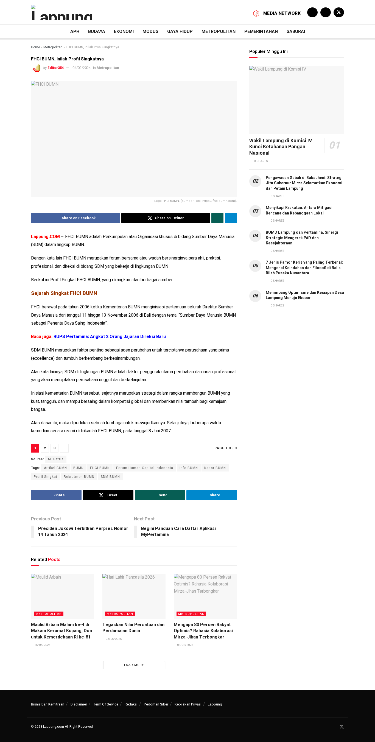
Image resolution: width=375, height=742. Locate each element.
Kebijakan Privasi (188, 704)
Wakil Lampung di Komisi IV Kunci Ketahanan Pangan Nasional (280, 147)
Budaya (96, 31)
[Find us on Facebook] (312, 12)
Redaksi (131, 704)
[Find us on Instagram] (325, 12)
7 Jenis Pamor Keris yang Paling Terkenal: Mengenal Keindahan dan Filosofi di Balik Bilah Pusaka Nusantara (304, 268)
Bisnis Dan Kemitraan (47, 704)
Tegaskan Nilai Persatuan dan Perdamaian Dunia (133, 627)
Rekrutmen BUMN (79, 476)
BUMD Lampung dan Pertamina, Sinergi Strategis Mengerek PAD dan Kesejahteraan (302, 238)
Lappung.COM (45, 236)
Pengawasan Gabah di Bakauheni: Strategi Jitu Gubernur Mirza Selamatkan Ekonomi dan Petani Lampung (304, 183)
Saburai (296, 31)
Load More (134, 665)
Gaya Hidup (180, 31)
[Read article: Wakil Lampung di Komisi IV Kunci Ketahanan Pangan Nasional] (296, 100)
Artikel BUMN (55, 467)
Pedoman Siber (156, 704)
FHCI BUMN (100, 467)
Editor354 (55, 67)
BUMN (78, 467)
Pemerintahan (261, 31)
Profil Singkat (45, 476)
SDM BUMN (110, 476)
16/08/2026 (41, 645)
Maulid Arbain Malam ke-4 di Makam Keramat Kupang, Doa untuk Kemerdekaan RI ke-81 (61, 630)
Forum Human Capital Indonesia (144, 467)
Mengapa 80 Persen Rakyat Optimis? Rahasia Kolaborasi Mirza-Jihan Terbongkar (203, 630)
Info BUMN (189, 467)
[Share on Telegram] (231, 218)
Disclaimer (79, 704)
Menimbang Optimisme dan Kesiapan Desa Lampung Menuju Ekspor (305, 295)
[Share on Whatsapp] (217, 218)
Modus (150, 31)
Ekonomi (124, 31)
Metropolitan (219, 31)
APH (74, 31)
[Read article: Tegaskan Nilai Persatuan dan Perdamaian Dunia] (134, 596)
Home (35, 47)
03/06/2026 (113, 639)
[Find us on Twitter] (339, 12)
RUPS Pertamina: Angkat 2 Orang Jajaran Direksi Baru (110, 336)
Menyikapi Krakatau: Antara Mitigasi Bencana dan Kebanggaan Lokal (299, 210)
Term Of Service (105, 704)
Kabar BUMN (215, 467)
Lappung (215, 704)
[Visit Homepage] (62, 12)
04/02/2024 (81, 67)
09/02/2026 (184, 645)
